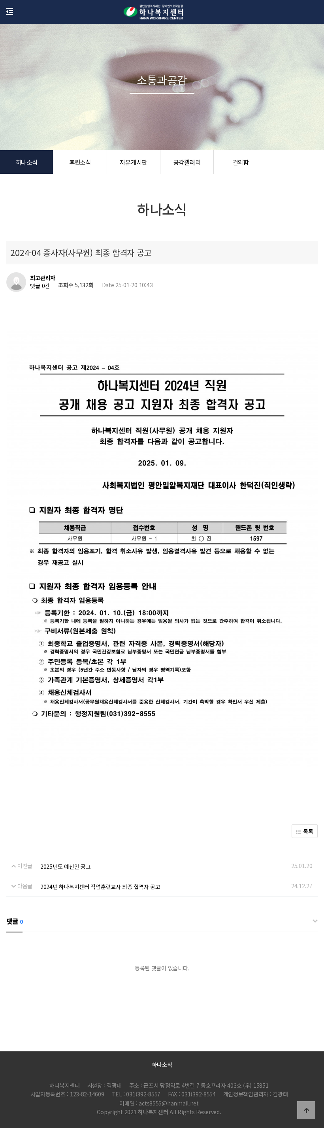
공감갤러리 (187, 162)
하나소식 (27, 162)
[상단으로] (306, 1110)
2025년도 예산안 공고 (65, 866)
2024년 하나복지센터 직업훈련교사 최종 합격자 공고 (100, 887)
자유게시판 (133, 162)
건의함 (240, 162)
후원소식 (80, 162)
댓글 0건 (40, 286)
